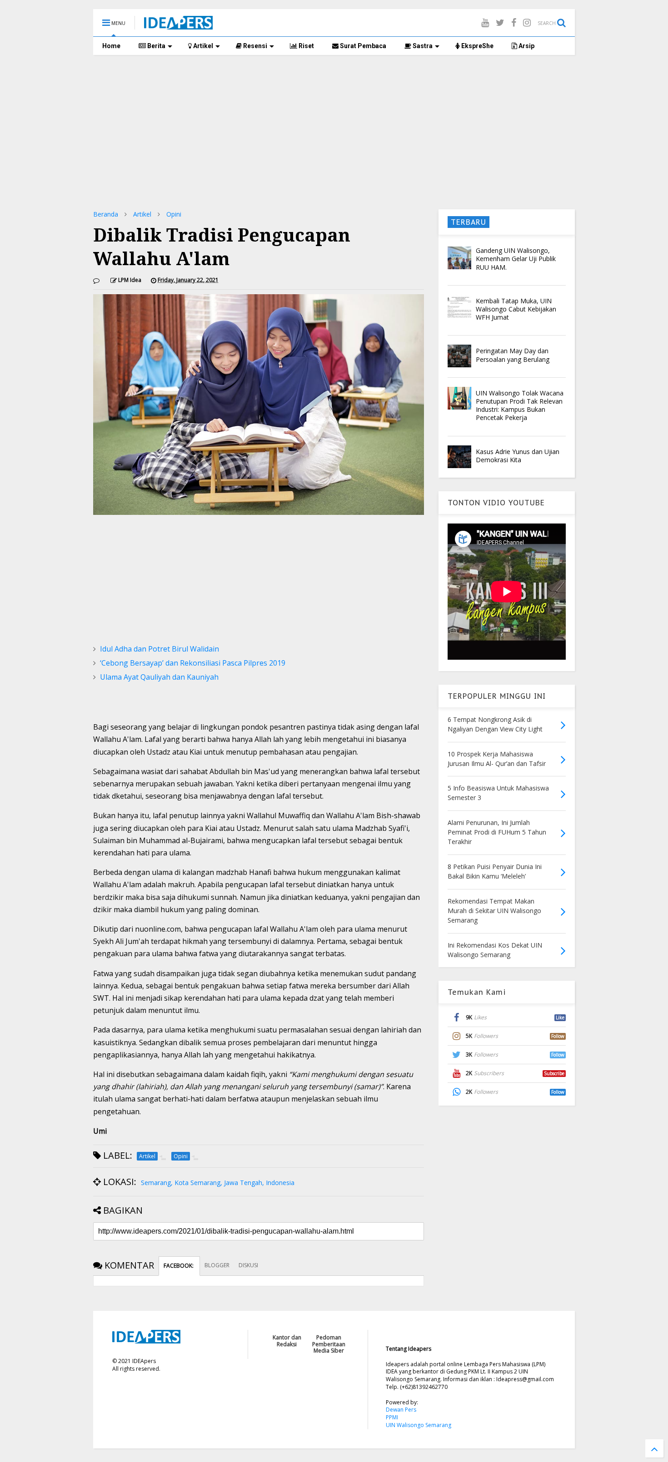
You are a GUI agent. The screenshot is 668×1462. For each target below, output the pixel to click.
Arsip (525, 45)
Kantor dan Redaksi (287, 1341)
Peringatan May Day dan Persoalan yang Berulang (512, 354)
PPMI (392, 1417)
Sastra (422, 45)
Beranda (105, 214)
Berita (155, 45)
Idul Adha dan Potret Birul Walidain (159, 649)
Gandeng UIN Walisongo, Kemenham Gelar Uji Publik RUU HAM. (516, 258)
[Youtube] (485, 22)
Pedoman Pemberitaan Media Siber (328, 1344)
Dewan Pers (401, 1409)
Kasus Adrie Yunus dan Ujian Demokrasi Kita (517, 455)
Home (111, 45)
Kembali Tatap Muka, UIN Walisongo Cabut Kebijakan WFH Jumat (516, 308)
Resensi (254, 45)
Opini (173, 214)
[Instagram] (527, 22)
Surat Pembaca (362, 45)
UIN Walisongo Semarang (418, 1425)
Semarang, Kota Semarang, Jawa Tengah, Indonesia (217, 1182)
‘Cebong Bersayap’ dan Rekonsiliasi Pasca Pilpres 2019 (192, 663)
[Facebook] (513, 22)
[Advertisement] (334, 132)
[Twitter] (500, 22)
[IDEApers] (178, 25)
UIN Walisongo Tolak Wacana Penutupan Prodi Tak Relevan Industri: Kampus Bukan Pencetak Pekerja (519, 405)
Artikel (202, 45)
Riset (305, 45)
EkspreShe (477, 45)
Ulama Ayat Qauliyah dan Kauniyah (159, 677)
